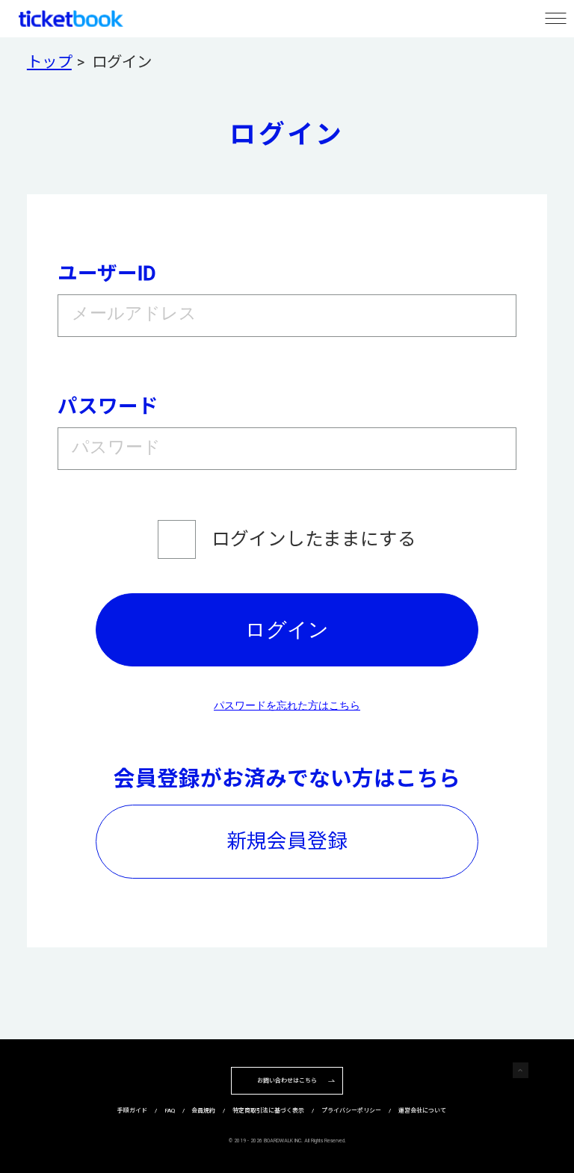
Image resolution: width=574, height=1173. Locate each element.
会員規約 (203, 1110)
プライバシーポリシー (351, 1110)
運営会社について (422, 1110)
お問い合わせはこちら (287, 1080)
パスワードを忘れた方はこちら (287, 705)
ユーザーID (106, 273)
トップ (49, 62)
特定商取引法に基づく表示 (268, 1110)
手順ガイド (132, 1110)
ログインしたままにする (314, 539)
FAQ (169, 1110)
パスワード (108, 406)
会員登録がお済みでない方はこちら (287, 778)
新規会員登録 (287, 840)
